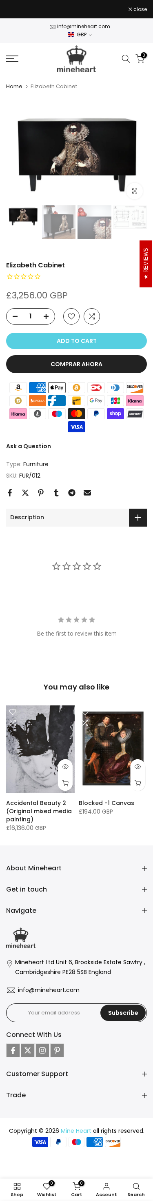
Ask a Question (28, 446)
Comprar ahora (76, 364)
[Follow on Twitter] (28, 1050)
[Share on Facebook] (9, 492)
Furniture (36, 464)
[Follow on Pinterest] (57, 1050)
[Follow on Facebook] (13, 1050)
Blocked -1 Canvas (106, 803)
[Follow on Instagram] (42, 1050)
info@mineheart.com (83, 26)
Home (14, 86)
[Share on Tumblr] (56, 492)
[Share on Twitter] (25, 492)
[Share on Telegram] (71, 492)
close (139, 9)
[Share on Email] (87, 492)
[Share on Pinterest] (40, 492)
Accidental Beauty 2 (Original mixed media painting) (39, 811)
